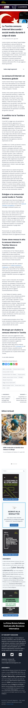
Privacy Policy (9, 704)
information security (17, 576)
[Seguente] (24, 438)
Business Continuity (15, 561)
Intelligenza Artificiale (18, 578)
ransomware (15, 581)
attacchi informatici (7, 561)
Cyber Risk (8, 567)
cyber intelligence (14, 565)
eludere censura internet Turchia (10, 377)
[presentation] (14, 429)
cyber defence (8, 565)
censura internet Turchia (18, 369)
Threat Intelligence (12, 587)
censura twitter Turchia (8, 371)
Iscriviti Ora (14, 525)
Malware (14, 580)
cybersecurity (8, 570)
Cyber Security (21, 374)
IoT (3, 580)
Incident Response (10, 576)
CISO (20, 561)
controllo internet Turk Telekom (9, 374)
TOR (4, 388)
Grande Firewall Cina (7, 379)
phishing (21, 580)
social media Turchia (19, 385)
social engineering (12, 585)
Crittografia (12, 563)
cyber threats (5, 572)
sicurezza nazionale (6, 585)
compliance (8, 563)
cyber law (19, 565)
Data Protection (6, 574)
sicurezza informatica (15, 583)
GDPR (4, 576)
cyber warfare (10, 572)
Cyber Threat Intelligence (18, 570)
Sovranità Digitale (19, 585)
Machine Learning (8, 580)
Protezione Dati (9, 581)
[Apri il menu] (27, 2)
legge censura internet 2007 (9, 382)
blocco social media (7, 369)
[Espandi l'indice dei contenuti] (23, 69)
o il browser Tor (19, 346)
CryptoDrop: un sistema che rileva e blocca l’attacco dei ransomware (21, 398)
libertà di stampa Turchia (8, 385)
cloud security (23, 670)
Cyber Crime (20, 672)
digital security (21, 574)
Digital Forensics (14, 574)
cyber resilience (18, 674)
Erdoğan (21, 377)
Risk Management (22, 581)
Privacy (4, 581)
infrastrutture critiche (7, 578)
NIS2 (17, 580)
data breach (16, 572)
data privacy (20, 572)
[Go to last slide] (4, 438)
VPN (8, 388)
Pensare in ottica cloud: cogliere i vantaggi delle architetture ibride (6, 398)
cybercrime (18, 563)
